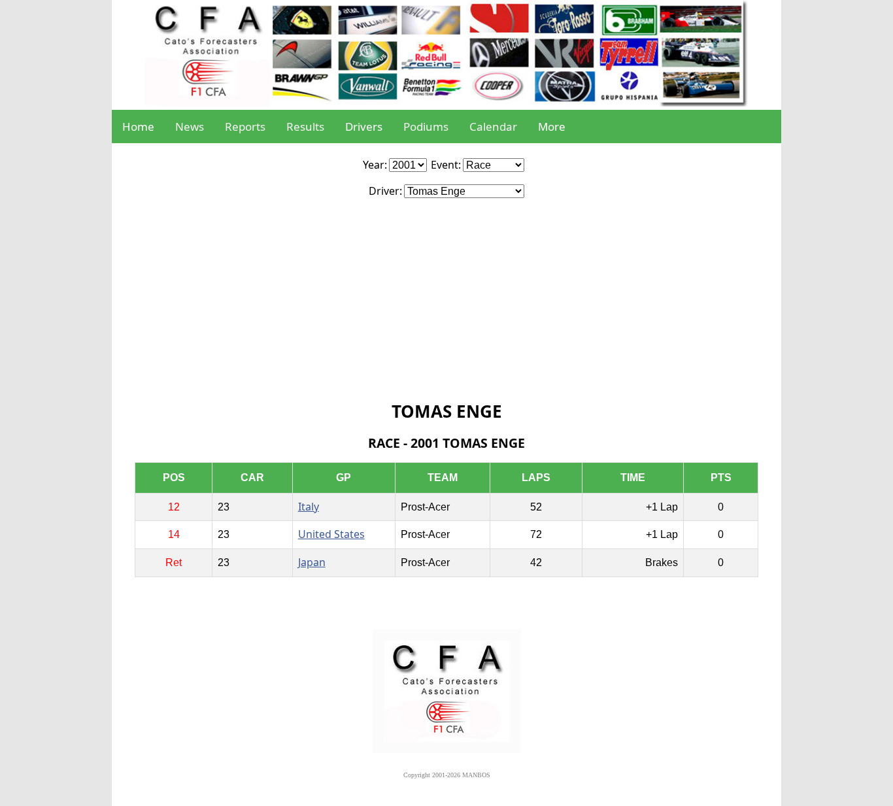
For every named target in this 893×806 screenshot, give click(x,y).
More (551, 126)
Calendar (493, 126)
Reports (245, 126)
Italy (308, 506)
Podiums (425, 126)
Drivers (363, 126)
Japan (312, 562)
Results (305, 126)
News (189, 126)
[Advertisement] (446, 296)
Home (138, 126)
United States (331, 534)
